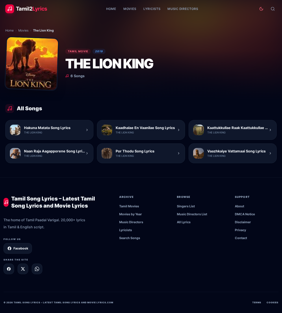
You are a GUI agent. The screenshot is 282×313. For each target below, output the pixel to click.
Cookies (272, 302)
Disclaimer (243, 222)
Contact (241, 238)
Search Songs (129, 238)
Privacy (240, 230)
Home (111, 9)
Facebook (20, 248)
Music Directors (182, 9)
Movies (129, 9)
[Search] (273, 9)
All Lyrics (184, 222)
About (239, 206)
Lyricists (151, 9)
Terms (256, 302)
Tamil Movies (129, 206)
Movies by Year (130, 214)
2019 (99, 51)
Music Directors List (192, 214)
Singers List (186, 206)
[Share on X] (23, 269)
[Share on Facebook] (9, 269)
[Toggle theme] (261, 9)
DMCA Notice (245, 214)
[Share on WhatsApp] (37, 269)
